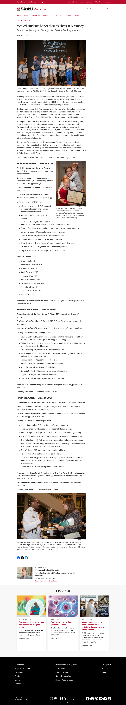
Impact (69, 15)
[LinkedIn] (105, 699)
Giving (40, 2)
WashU (97, 2)
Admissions (32, 2)
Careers (18, 684)
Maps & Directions (22, 669)
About (26, 15)
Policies (105, 669)
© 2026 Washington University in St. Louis (63, 702)
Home (19, 15)
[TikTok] (109, 699)
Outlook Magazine (63, 676)
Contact (18, 676)
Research (46, 15)
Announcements (86, 2)
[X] (92, 699)
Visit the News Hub (24, 20)
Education (36, 15)
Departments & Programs (66, 665)
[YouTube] (101, 699)
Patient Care (58, 15)
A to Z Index (60, 669)
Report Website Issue (64, 680)
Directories (106, 2)
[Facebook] (88, 699)
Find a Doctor (21, 2)
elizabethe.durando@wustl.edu (45, 581)
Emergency (106, 665)
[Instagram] (96, 699)
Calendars (19, 673)
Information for (73, 2)
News (77, 15)
